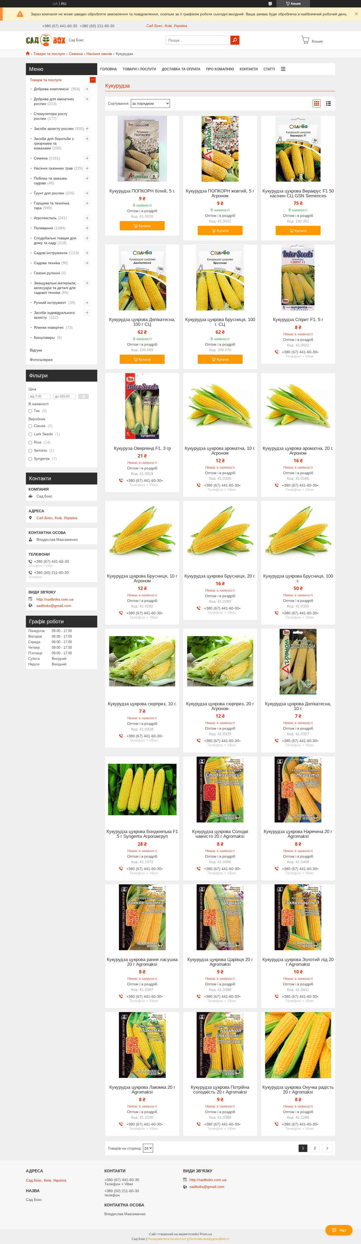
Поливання (43, 228)
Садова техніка (47, 263)
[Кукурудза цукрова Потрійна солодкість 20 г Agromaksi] (220, 1045)
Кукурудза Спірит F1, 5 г (298, 319)
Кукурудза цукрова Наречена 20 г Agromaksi (298, 834)
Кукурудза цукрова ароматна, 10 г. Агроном (220, 451)
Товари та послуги (49, 54)
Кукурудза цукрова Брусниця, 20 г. (220, 576)
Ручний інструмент (50, 302)
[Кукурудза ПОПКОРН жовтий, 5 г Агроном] (220, 149)
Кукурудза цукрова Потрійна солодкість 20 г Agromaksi (220, 1090)
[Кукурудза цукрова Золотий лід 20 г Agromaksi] (298, 917)
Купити (145, 226)
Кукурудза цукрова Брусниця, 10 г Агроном (142, 578)
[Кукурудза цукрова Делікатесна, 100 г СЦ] (142, 277)
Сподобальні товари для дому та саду (55, 240)
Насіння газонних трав (53, 168)
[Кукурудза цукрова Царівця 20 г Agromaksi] (220, 917)
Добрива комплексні (52, 89)
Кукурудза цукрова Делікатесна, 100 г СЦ (142, 322)
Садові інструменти (50, 253)
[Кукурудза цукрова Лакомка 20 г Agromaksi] (142, 1045)
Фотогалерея (41, 360)
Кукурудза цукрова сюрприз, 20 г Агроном (220, 706)
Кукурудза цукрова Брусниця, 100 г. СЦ (220, 322)
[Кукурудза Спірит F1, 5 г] (298, 277)
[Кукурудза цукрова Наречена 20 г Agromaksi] (298, 789)
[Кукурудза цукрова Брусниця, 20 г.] (220, 534)
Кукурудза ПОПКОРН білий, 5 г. (142, 191)
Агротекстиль (45, 218)
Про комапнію (220, 69)
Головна (108, 69)
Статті (269, 69)
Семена (76, 54)
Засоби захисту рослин (54, 128)
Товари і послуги (139, 69)
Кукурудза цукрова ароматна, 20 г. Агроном (298, 451)
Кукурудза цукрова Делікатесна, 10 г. (298, 706)
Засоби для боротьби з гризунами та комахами (53, 143)
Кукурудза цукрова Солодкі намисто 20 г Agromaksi (220, 834)
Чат (343, 1230)
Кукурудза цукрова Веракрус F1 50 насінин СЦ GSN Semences (298, 193)
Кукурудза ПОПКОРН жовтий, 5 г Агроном (220, 193)
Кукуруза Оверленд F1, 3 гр (142, 448)
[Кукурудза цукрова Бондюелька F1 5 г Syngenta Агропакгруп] (142, 789)
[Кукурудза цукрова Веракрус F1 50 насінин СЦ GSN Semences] (298, 149)
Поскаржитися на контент (167, 1239)
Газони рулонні (47, 273)
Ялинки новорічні (49, 327)
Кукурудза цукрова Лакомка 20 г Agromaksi (142, 1090)
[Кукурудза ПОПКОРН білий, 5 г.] (142, 149)
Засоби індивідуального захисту (54, 314)
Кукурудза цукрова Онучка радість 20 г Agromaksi (298, 1090)
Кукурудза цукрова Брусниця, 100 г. (298, 578)
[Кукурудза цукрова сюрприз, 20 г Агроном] (220, 662)
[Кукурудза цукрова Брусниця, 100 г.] (298, 534)
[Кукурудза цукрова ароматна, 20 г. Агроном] (298, 406)
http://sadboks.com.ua (54, 599)
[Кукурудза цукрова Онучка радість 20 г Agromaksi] (298, 1045)
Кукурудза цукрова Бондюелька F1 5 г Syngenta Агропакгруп (142, 834)
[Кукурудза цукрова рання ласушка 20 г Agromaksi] (142, 917)
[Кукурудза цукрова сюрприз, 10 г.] (142, 662)
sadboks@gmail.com (53, 605)
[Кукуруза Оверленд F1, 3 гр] (142, 406)
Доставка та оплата (181, 69)
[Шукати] (234, 40)
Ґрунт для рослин (49, 193)
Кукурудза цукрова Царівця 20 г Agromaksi (220, 962)
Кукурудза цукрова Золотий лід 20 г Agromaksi (298, 962)
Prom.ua (206, 1234)
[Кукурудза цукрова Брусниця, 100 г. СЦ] (220, 277)
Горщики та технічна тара (51, 205)
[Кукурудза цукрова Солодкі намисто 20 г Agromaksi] (220, 789)
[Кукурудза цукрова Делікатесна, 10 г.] (298, 662)
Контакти (249, 69)
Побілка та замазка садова (50, 180)
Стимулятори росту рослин (50, 116)
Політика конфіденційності (209, 1239)
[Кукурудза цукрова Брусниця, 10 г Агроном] (142, 534)
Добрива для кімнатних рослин (54, 101)
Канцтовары (45, 337)
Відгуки (36, 350)
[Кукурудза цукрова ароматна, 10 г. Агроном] (220, 406)
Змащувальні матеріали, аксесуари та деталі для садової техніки (55, 288)
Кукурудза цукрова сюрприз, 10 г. (142, 704)
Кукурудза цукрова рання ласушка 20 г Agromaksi (142, 962)
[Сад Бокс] (46, 40)
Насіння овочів (99, 54)
